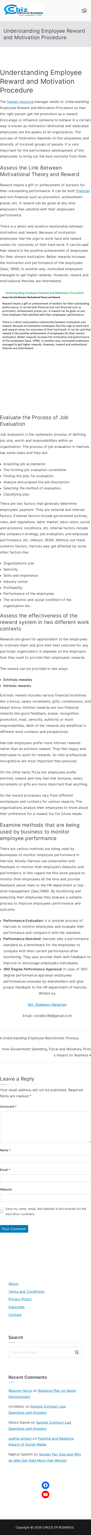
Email (5, 1169)
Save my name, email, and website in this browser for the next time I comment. (45, 1211)
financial (83, 191)
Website (6, 1189)
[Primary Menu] (84, 10)
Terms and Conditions (26, 1291)
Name (5, 1150)
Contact (15, 1315)
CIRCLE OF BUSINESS (58, 1527)
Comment (8, 1106)
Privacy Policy (20, 1299)
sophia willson (20, 1438)
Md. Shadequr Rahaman (47, 1004)
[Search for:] (45, 1352)
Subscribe (16, 1307)
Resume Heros (20, 1390)
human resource (20, 102)
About (13, 1284)
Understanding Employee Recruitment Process (41, 1038)
